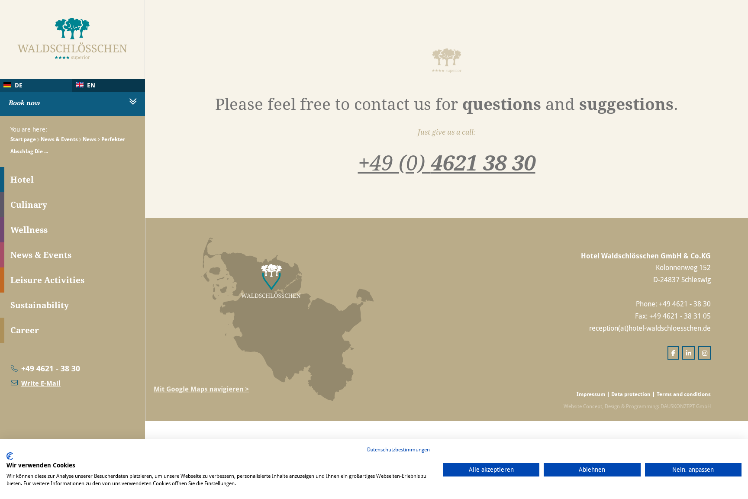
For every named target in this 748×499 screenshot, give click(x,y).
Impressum (591, 394)
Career (24, 330)
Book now (24, 102)
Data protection (631, 394)
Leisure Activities (47, 280)
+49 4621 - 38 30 (50, 368)
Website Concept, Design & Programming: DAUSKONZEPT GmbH (637, 406)
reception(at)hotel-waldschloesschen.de (650, 328)
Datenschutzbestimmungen (398, 449)
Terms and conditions (684, 394)
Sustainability (39, 305)
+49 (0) (446, 162)
